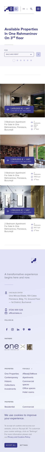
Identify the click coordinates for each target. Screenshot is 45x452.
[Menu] (38, 9)
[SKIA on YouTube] (29, 329)
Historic (8, 381)
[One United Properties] (12, 347)
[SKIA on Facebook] (7, 329)
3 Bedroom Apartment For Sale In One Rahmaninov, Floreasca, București (15, 126)
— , (24, 299)
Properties (9, 369)
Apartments (28, 377)
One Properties (12, 373)
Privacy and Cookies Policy (19, 437)
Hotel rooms (28, 392)
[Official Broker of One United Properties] (6, 8)
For (6, 50)
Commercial (28, 406)
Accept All (11, 445)
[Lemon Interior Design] (30, 347)
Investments (10, 389)
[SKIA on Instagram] (12, 329)
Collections (10, 385)
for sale (26, 369)
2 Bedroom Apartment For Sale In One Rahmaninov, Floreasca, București (15, 227)
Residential (10, 406)
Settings (24, 445)
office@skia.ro (15, 313)
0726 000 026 (16, 309)
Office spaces (29, 388)
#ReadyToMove (30, 373)
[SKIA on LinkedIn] (18, 329)
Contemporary (11, 377)
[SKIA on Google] (23, 329)
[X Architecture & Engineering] (23, 347)
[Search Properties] (31, 9)
